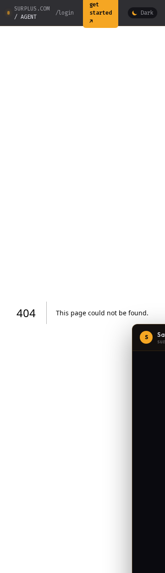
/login (64, 12)
